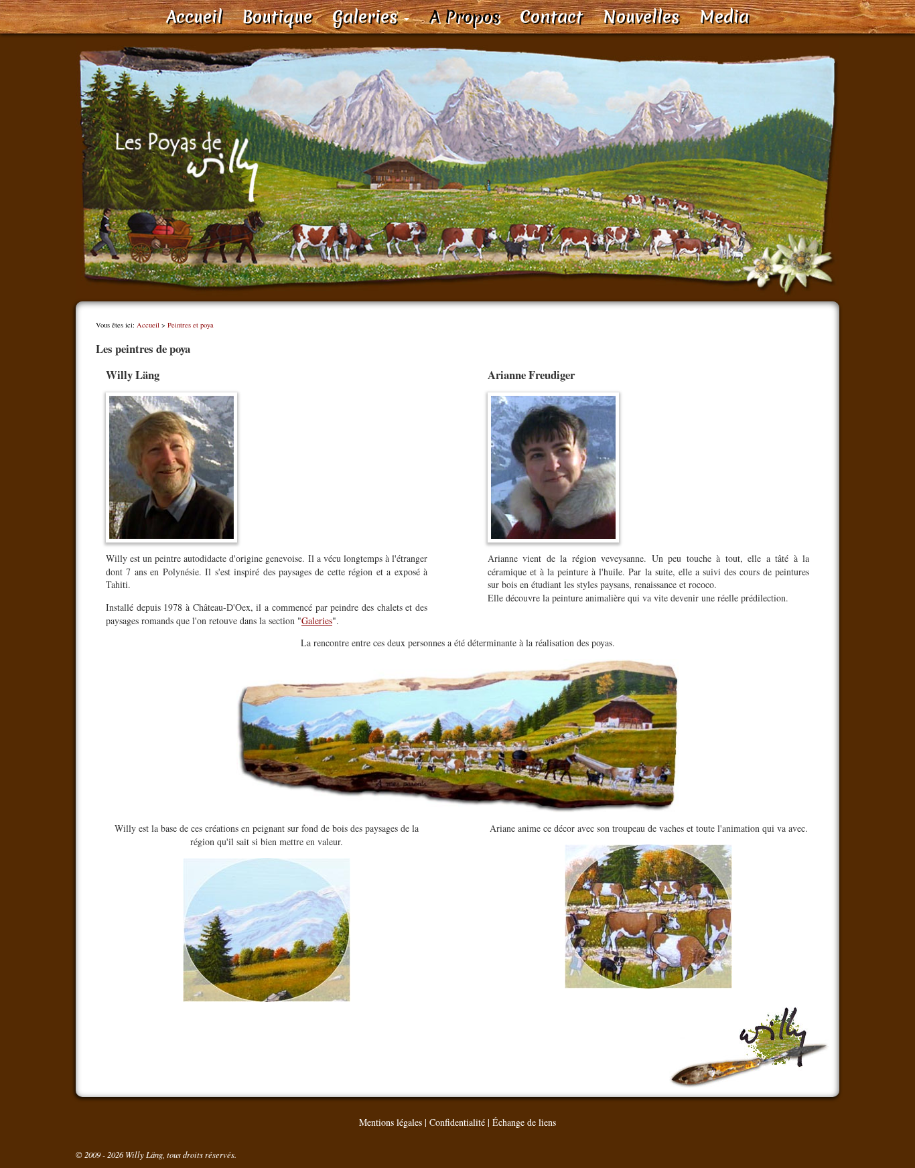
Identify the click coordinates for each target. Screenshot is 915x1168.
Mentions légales (390, 1122)
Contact (551, 16)
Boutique (277, 16)
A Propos (464, 16)
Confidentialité (457, 1122)
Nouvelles (641, 16)
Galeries (367, 16)
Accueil (194, 16)
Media (724, 16)
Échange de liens (524, 1122)
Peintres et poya (190, 325)
